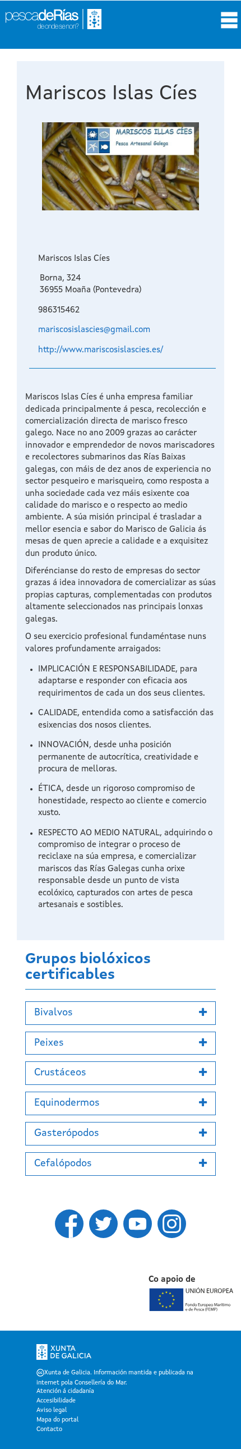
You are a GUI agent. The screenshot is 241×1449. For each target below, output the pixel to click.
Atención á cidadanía (65, 1392)
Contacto (49, 1430)
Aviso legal (51, 1411)
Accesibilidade (56, 1401)
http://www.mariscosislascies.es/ (100, 350)
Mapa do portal (57, 1420)
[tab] (120, 1013)
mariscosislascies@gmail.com (94, 330)
